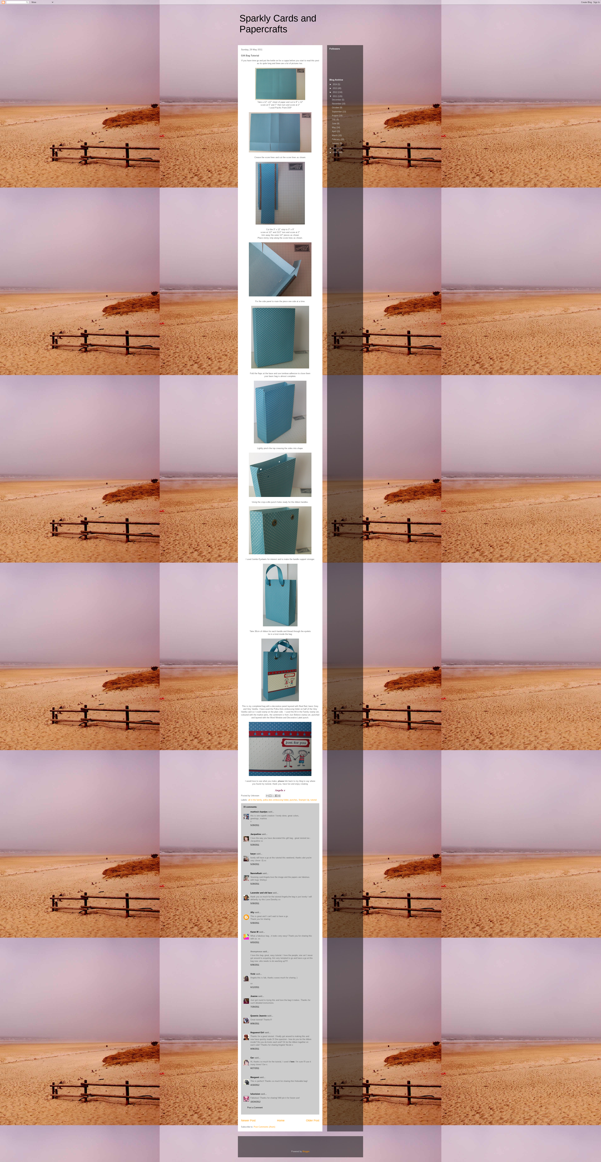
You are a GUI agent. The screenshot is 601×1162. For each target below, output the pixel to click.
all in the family (255, 800)
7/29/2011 (254, 1007)
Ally (252, 912)
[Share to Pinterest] (279, 795)
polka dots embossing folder (275, 800)
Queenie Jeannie (258, 1016)
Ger (252, 1058)
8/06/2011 (254, 1023)
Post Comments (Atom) (264, 1127)
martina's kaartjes (258, 812)
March (335, 135)
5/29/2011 (254, 825)
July (334, 119)
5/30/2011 (254, 903)
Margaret (254, 1077)
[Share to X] (273, 795)
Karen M (254, 932)
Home (281, 1120)
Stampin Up (304, 800)
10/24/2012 (255, 1102)
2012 (335, 92)
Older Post (312, 1120)
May (334, 127)
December (337, 100)
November (337, 103)
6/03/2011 (254, 942)
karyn (253, 854)
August (335, 115)
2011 (335, 96)
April (334, 131)
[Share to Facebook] (276, 795)
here (292, 1061)
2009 (335, 152)
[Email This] (267, 795)
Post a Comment (255, 1107)
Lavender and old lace (261, 893)
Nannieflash (256, 873)
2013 (335, 88)
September (337, 111)
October (336, 107)
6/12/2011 (254, 987)
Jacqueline (255, 834)
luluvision (255, 1094)
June (334, 123)
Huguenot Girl (257, 1032)
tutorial (314, 800)
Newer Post (248, 1120)
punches (293, 800)
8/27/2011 (254, 1068)
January (336, 143)
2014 (335, 84)
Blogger (306, 1151)
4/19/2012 (254, 1085)
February (336, 139)
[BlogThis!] (270, 795)
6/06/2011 (254, 965)
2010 (335, 148)
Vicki (252, 974)
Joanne (253, 996)
